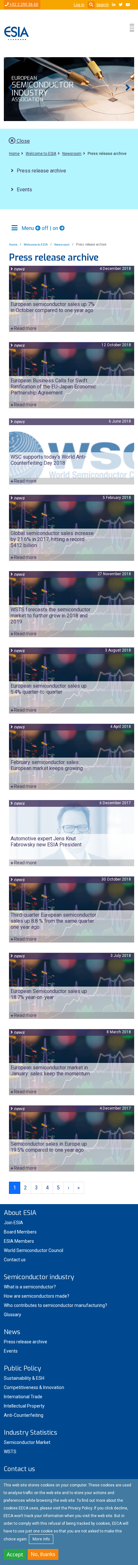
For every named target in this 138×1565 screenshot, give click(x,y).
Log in (79, 5)
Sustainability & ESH (24, 1378)
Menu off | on (39, 228)
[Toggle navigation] (132, 28)
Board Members (20, 1231)
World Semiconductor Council (33, 1250)
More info (41, 1539)
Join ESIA (13, 1222)
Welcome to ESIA (41, 153)
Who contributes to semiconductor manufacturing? (55, 1305)
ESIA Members (19, 1241)
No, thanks (43, 1554)
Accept (15, 1554)
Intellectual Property (24, 1405)
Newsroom (72, 153)
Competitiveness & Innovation (34, 1387)
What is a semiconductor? (30, 1286)
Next (128, 89)
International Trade (23, 1396)
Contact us (15, 1259)
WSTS (10, 1451)
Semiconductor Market (27, 1442)
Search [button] (102, 5)
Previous (10, 89)
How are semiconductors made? (36, 1296)
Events (24, 190)
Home (14, 153)
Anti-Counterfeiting (23, 1415)
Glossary (12, 1314)
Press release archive (41, 171)
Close (22, 141)
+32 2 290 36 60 (23, 4)
